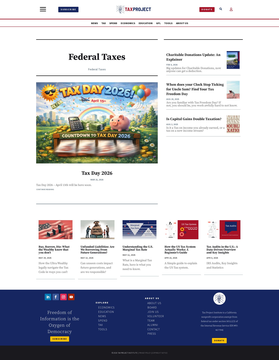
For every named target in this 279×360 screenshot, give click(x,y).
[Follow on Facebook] (55, 297)
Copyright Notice (159, 353)
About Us (182, 23)
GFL (158, 23)
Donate (207, 9)
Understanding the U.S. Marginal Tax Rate (138, 248)
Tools (168, 23)
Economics (128, 23)
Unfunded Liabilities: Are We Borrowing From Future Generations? (97, 249)
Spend (113, 23)
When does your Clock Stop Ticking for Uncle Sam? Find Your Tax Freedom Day (195, 89)
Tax (103, 23)
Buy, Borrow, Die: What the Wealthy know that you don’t (54, 249)
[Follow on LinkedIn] (48, 297)
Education (146, 23)
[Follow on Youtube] (71, 297)
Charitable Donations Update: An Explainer (193, 57)
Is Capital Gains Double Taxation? (194, 119)
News (94, 23)
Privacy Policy (145, 353)
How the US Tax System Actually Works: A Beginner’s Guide (180, 249)
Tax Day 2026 (97, 173)
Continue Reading (45, 189)
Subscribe (68, 9)
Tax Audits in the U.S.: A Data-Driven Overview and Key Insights (222, 249)
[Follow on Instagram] (63, 297)
